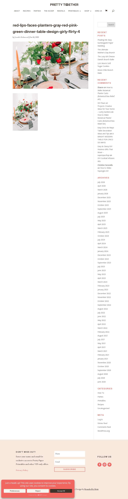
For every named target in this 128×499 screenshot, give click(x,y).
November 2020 (104, 362)
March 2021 (102, 351)
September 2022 (104, 305)
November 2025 (104, 201)
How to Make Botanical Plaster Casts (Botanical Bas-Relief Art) (106, 93)
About (17, 11)
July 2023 (101, 266)
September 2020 (104, 370)
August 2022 (103, 309)
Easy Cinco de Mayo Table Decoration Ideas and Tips (106, 130)
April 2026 (102, 186)
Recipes (26, 11)
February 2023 (103, 286)
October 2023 (103, 259)
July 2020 (101, 378)
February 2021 (103, 355)
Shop (86, 11)
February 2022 (103, 332)
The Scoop (49, 11)
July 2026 (101, 182)
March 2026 (102, 190)
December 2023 (104, 255)
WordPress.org (104, 431)
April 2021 (102, 347)
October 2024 (103, 236)
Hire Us (98, 11)
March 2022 (102, 328)
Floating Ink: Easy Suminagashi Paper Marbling (105, 43)
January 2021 (103, 358)
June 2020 (102, 382)
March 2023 (102, 282)
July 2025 (101, 216)
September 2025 (104, 209)
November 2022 (104, 297)
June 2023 (102, 270)
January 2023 (103, 289)
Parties (37, 11)
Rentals (61, 11)
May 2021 (102, 343)
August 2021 (103, 335)
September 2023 (104, 262)
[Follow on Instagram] (104, 465)
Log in (100, 419)
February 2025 (103, 232)
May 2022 (102, 320)
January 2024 (103, 251)
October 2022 (103, 301)
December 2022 (104, 293)
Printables (73, 11)
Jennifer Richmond (21, 37)
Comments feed (104, 427)
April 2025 (102, 224)
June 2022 (102, 316)
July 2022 (101, 312)
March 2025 (102, 228)
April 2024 (102, 243)
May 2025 (102, 220)
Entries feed (102, 423)
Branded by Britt (91, 489)
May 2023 (102, 274)
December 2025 (104, 197)
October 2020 (103, 366)
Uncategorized (103, 408)
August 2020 (103, 374)
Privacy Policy (22, 470)
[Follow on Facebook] (100, 465)
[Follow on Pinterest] (110, 465)
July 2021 (101, 339)
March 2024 (102, 247)
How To (101, 393)
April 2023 (102, 278)
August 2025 (103, 213)
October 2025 (103, 205)
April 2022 (102, 324)
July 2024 (101, 240)
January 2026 (103, 193)
